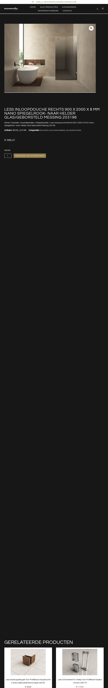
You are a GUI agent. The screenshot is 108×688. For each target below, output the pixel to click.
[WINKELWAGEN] (101, 9)
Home (33, 7)
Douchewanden (27, 123)
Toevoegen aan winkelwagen (30, 156)
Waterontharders (48, 11)
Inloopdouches (42, 123)
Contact (67, 11)
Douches (15, 123)
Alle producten (49, 7)
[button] (97, 9)
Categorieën (69, 7)
